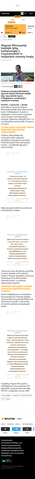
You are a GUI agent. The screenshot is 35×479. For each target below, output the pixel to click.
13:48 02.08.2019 (6, 60)
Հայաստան (16, 395)
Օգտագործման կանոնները (9, 443)
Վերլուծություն (27, 424)
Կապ (20, 443)
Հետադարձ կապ (6, 455)
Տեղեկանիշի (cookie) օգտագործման (12, 453)
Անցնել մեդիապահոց (25, 83)
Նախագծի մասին (6, 440)
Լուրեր (3, 424)
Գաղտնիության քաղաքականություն (12, 450)
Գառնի (8, 399)
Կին (3, 399)
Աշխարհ (17, 424)
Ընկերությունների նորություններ (11, 448)
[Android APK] (6, 461)
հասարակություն (6, 395)
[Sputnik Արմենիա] (5, 14)
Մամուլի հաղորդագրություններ (11, 445)
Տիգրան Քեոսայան (26, 395)
